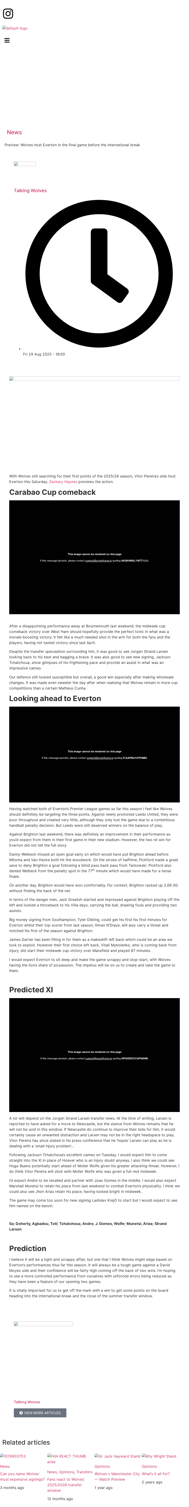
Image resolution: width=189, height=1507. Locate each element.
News (14, 132)
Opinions (66, 1472)
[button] (94, 41)
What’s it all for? (156, 1473)
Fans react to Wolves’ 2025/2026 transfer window (66, 1485)
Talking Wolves (30, 190)
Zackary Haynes (63, 481)
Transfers (84, 1472)
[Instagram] (8, 13)
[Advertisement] (94, 88)
